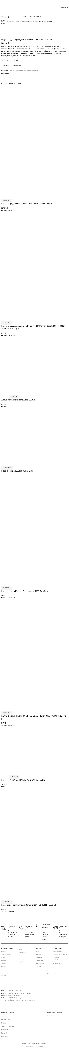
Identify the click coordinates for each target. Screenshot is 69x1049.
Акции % (21, 962)
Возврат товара (57, 951)
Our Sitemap (5, 1036)
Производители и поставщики (58, 962)
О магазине (39, 960)
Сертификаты (23, 955)
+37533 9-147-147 (9, 993)
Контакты (38, 966)
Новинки (21, 965)
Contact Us (4, 1029)
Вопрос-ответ (40, 963)
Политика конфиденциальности (59, 958)
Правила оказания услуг (60, 954)
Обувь (20, 949)
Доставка (38, 954)
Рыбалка (3, 951)
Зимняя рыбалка (6, 954)
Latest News (5, 1033)
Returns (3, 1023)
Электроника (22, 952)
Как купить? (39, 957)
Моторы (3, 960)
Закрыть (4, 19)
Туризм (3, 963)
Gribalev (40, 1047)
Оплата (38, 951)
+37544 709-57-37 (24, 993)
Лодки (3, 957)
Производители (23, 958)
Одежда (3, 966)
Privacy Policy (5, 1019)
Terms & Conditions (7, 1026)
